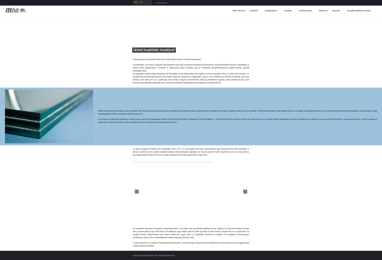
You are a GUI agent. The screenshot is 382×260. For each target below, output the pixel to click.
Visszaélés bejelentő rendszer (359, 11)
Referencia (323, 11)
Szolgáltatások (271, 11)
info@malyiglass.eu (161, 2)
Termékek (288, 11)
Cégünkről (254, 11)
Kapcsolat (336, 11)
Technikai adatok (305, 11)
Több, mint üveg (238, 11)
